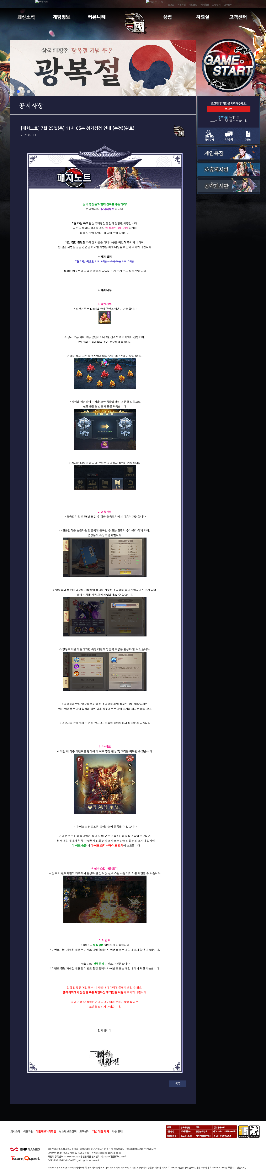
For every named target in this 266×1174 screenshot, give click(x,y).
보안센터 (216, 4)
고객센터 (228, 4)
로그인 (171, 4)
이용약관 (28, 1131)
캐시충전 (205, 4)
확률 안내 (117, 1131)
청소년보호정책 (67, 1131)
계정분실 (193, 4)
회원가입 (181, 4)
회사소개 (15, 1131)
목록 (177, 1083)
